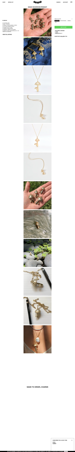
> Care (56, 32)
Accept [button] (66, 451)
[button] (58, 2)
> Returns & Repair (59, 30)
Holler (62, 36)
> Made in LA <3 (58, 33)
